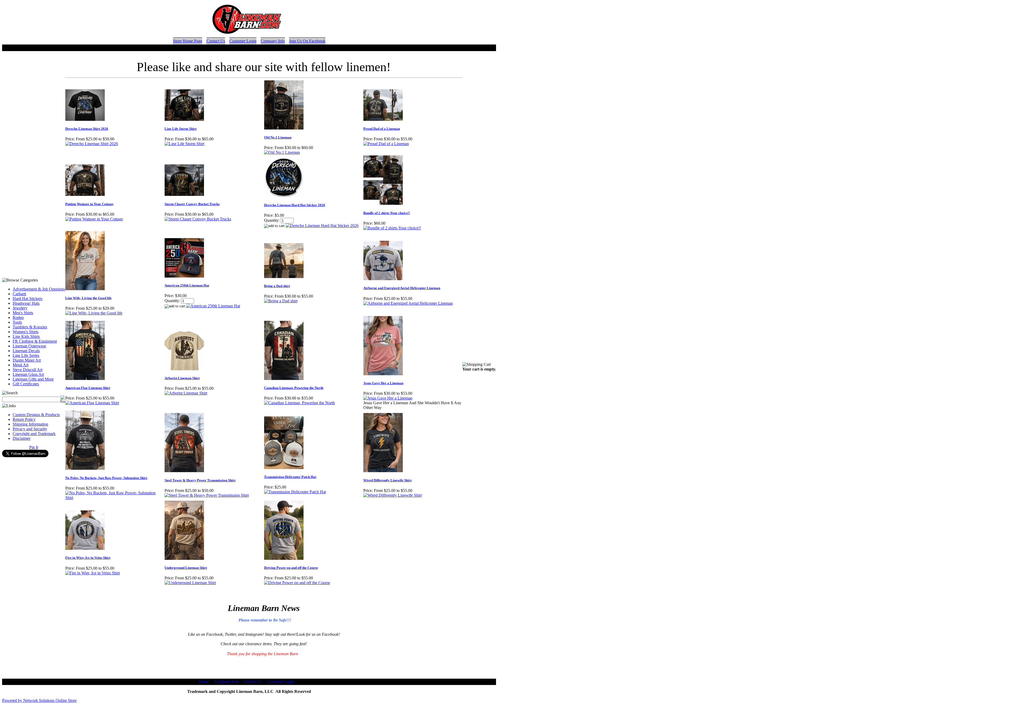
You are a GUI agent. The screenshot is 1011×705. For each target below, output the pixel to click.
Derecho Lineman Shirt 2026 (86, 129)
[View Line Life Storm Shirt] (184, 143)
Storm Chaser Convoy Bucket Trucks (192, 204)
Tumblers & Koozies (30, 327)
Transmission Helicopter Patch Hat (290, 477)
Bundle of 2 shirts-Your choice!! (386, 213)
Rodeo (18, 317)
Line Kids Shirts (26, 336)
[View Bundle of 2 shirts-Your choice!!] (392, 228)
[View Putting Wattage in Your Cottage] (94, 219)
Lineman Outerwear (29, 346)
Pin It (33, 447)
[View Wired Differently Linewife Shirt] (392, 495)
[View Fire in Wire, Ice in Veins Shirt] (92, 573)
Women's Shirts (25, 331)
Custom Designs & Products (36, 414)
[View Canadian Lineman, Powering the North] (299, 403)
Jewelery (20, 308)
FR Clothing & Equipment (35, 341)
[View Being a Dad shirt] (281, 301)
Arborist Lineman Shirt (182, 378)
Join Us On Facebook (307, 41)
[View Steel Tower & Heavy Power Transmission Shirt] (207, 495)
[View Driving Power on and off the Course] (297, 582)
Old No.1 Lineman (277, 137)
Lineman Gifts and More (33, 379)
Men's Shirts (23, 312)
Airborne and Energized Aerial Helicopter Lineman (401, 288)
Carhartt (19, 294)
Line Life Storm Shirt (180, 129)
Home (204, 681)
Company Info (273, 41)
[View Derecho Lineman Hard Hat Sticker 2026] (322, 225)
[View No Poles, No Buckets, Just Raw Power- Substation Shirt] (114, 497)
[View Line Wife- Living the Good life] (93, 313)
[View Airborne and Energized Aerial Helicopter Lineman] (408, 303)
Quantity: (272, 220)
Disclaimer (22, 438)
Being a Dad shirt (277, 286)
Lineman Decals (26, 350)
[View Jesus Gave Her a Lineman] (387, 398)
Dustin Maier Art (27, 360)
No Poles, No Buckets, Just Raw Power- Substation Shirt (106, 478)
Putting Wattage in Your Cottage (89, 204)
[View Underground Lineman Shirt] (190, 582)
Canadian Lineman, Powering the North (293, 388)
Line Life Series (26, 355)
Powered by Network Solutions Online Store (39, 700)
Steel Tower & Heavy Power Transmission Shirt (200, 480)
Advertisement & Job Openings (39, 289)
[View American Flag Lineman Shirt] (92, 403)
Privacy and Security (30, 429)
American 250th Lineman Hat (187, 285)
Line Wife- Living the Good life (88, 298)
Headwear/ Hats (26, 303)
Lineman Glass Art (28, 374)
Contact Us (215, 41)
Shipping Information (30, 424)
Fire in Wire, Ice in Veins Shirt (87, 558)
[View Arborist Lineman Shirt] (186, 393)
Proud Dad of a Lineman (381, 129)
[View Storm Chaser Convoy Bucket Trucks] (198, 219)
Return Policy (24, 419)
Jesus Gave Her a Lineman (383, 383)
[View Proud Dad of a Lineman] (386, 143)
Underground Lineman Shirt (186, 568)
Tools (17, 322)
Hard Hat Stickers (27, 298)
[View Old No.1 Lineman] (282, 152)
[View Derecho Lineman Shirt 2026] (91, 143)
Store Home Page (187, 41)
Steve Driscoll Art (27, 369)
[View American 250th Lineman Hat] (213, 306)
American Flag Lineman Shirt (87, 388)
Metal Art (20, 365)
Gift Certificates (26, 384)
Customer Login (242, 41)
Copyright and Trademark (34, 433)
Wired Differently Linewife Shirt (387, 480)
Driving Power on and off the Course (291, 568)
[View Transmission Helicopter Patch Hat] (295, 492)
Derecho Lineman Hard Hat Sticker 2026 (294, 205)
